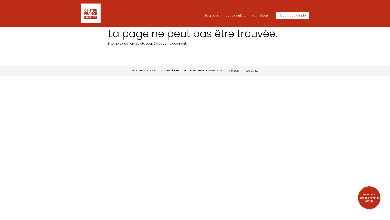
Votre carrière (235, 15)
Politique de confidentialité (206, 70)
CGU (185, 70)
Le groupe (212, 15)
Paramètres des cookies (143, 70)
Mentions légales (169, 70)
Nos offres (252, 70)
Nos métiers (260, 15)
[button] (292, 15)
